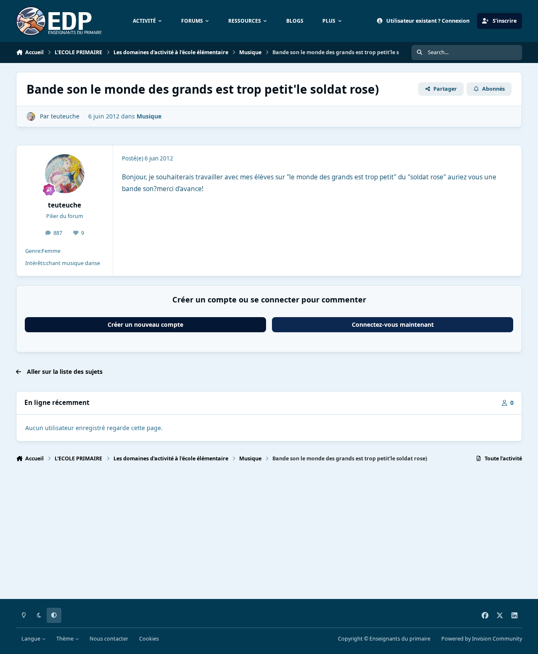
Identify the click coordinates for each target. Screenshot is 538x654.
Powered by (481, 638)
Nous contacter (109, 638)
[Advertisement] (268, 534)
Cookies (149, 638)
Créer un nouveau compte (145, 324)
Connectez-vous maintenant (393, 324)
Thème (65, 638)
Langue (31, 638)
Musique (149, 116)
